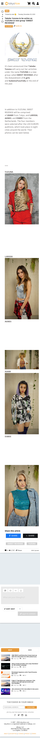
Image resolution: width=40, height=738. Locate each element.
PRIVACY (27, 733)
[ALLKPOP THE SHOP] (29, 4)
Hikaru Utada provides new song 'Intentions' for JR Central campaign (25, 664)
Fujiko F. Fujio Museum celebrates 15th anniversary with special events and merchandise (23, 682)
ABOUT (6, 733)
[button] (5, 590)
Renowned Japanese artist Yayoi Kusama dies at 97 (24, 672)
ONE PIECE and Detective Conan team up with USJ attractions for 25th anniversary (24, 656)
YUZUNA (32, 544)
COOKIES (21, 733)
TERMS (34, 733)
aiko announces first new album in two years (25, 689)
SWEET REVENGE (15, 544)
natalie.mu (18, 26)
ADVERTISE (13, 733)
